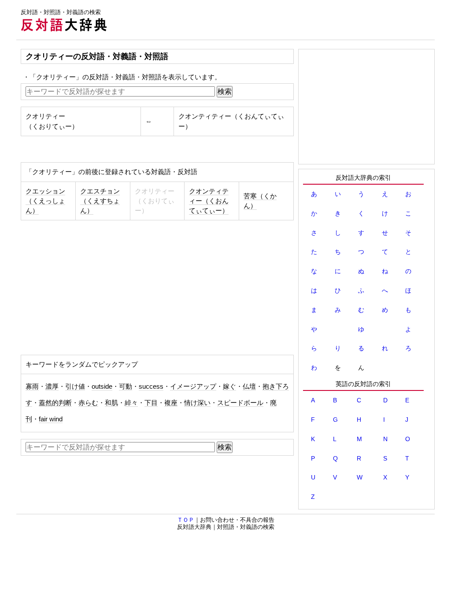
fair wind (51, 419)
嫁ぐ (229, 386)
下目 (151, 402)
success (151, 386)
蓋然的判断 (55, 402)
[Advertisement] (274, 20)
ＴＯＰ (185, 520)
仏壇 (249, 386)
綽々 (131, 402)
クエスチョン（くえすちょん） (100, 201)
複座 (170, 402)
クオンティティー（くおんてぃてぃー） (209, 201)
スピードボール (240, 402)
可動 (125, 386)
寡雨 (32, 386)
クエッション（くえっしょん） (45, 201)
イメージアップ (193, 386)
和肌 (111, 402)
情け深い (197, 402)
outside (102, 386)
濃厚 (52, 386)
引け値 (75, 386)
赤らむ (88, 402)
